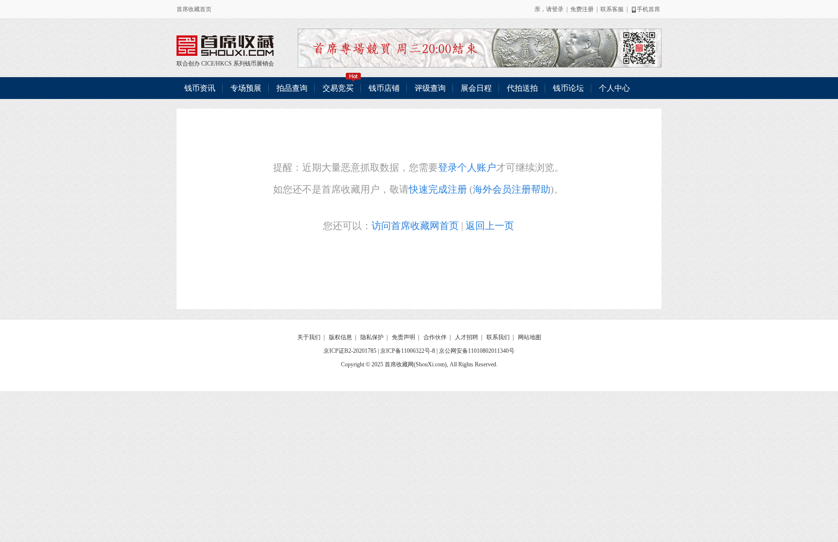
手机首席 (648, 9)
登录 (558, 9)
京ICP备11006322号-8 (407, 350)
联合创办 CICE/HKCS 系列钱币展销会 (225, 45)
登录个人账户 (467, 167)
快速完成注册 (438, 189)
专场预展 (245, 88)
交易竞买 (338, 88)
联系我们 (498, 337)
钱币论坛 (568, 88)
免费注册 (582, 9)
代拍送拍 (522, 88)
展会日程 (476, 88)
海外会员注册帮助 (511, 189)
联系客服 (612, 9)
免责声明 (403, 337)
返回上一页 (490, 225)
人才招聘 (466, 337)
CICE (207, 63)
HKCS (224, 63)
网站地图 (529, 337)
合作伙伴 (435, 337)
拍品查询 (291, 88)
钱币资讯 (199, 88)
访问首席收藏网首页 (415, 225)
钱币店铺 (384, 88)
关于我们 (309, 337)
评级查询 (430, 88)
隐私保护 (372, 337)
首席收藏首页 (194, 9)
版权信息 (340, 337)
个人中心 (614, 88)
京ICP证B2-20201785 (349, 350)
